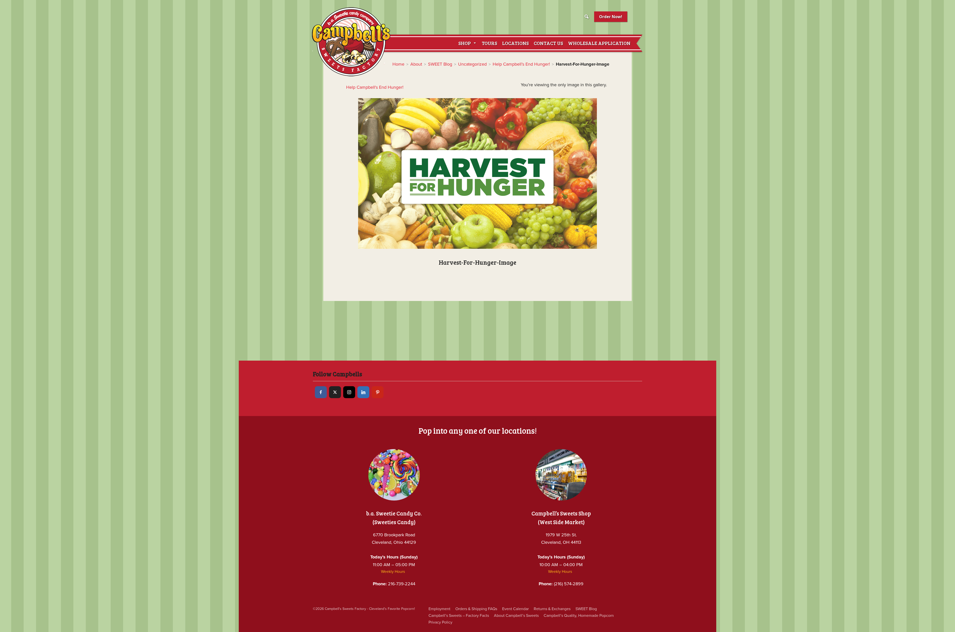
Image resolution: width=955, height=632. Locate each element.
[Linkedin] (363, 392)
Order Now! (610, 16)
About (416, 64)
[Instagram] (349, 392)
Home (398, 64)
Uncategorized (472, 64)
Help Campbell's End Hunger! (374, 87)
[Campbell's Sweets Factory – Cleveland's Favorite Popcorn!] (351, 41)
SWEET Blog (440, 64)
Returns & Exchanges (552, 608)
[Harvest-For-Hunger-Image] (477, 173)
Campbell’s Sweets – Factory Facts (459, 615)
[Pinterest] (377, 392)
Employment (439, 608)
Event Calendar (515, 608)
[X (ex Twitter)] (335, 392)
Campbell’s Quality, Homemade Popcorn (579, 615)
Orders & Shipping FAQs (476, 608)
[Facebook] (321, 392)
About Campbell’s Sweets (516, 615)
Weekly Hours (393, 571)
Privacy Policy (440, 622)
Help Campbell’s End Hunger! (521, 64)
